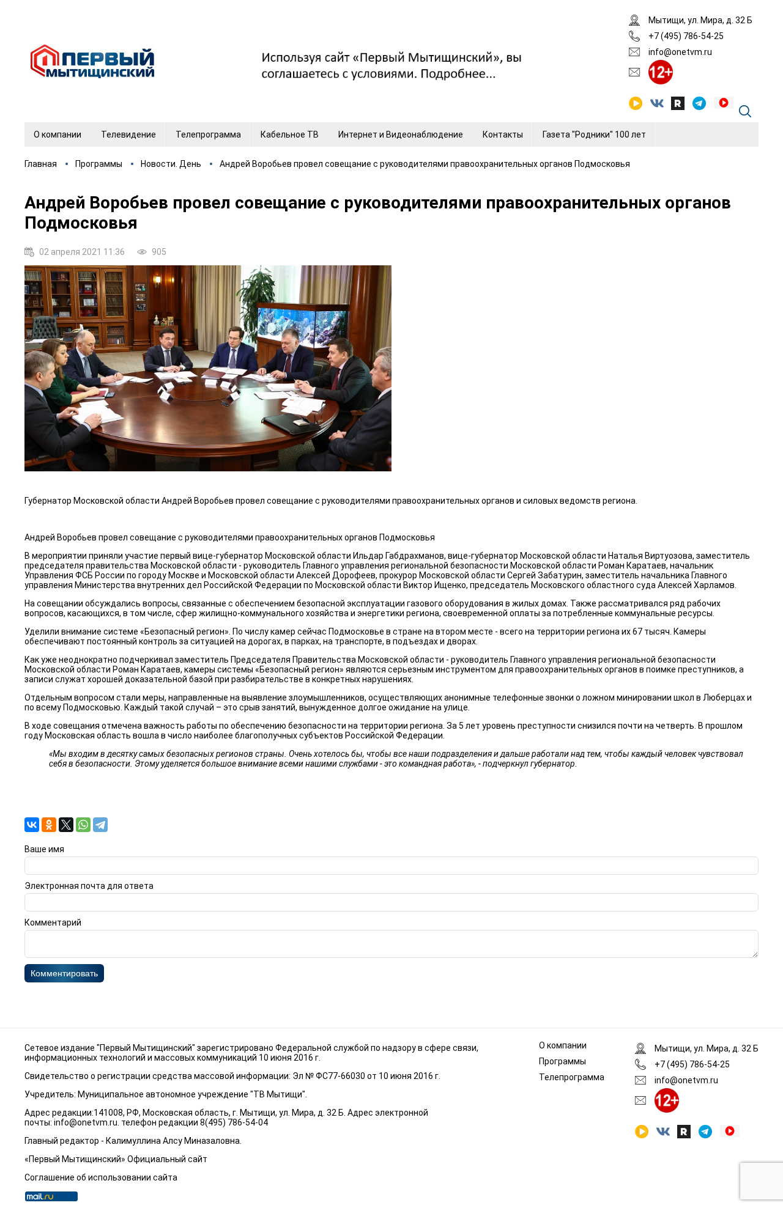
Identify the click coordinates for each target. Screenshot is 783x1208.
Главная (40, 164)
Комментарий (52, 922)
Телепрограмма (208, 134)
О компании (57, 134)
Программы (98, 164)
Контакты (503, 134)
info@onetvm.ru (680, 52)
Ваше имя (44, 849)
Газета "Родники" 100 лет (594, 134)
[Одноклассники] (49, 824)
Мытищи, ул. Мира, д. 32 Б (700, 20)
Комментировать (64, 973)
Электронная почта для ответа (89, 886)
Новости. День (171, 164)
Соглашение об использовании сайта (100, 1177)
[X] (66, 824)
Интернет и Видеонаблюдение (400, 134)
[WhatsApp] (83, 824)
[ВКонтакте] (31, 824)
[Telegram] (100, 824)
